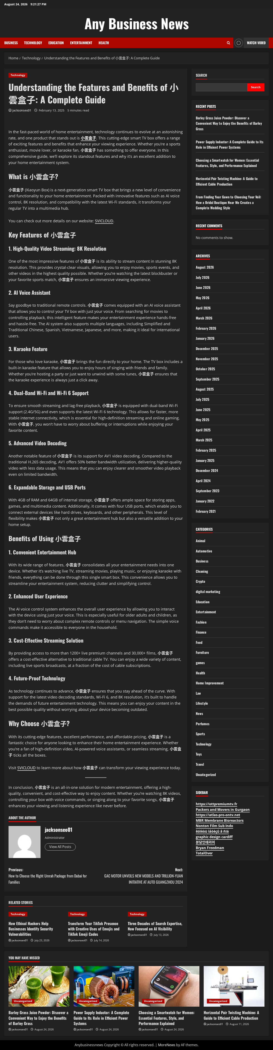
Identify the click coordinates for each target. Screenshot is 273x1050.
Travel (200, 764)
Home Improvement (210, 682)
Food (199, 642)
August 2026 (205, 267)
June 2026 (203, 287)
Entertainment (81, 42)
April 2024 (203, 480)
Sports (200, 733)
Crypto (200, 581)
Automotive (204, 551)
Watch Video (256, 42)
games (200, 662)
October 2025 (205, 368)
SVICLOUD (104, 220)
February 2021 (206, 511)
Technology (33, 42)
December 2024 (207, 470)
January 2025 (205, 460)
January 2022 (205, 501)
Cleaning (202, 571)
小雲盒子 (88, 138)
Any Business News (136, 23)
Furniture (202, 652)
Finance (201, 632)
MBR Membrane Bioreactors (220, 820)
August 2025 (205, 389)
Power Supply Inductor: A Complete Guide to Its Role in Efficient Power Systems (230, 144)
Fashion (201, 622)
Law (198, 693)
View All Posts (60, 846)
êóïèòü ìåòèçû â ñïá (212, 831)
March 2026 (204, 318)
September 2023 (207, 490)
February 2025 (206, 450)
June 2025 (203, 409)
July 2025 (202, 399)
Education (56, 42)
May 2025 (202, 419)
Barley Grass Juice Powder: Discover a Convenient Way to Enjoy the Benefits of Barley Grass (229, 123)
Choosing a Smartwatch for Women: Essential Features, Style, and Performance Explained (227, 163)
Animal (200, 540)
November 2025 (207, 358)
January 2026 (205, 338)
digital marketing (208, 591)
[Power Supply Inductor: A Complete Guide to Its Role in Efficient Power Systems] (104, 986)
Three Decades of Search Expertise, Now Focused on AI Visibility (155, 926)
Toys (199, 754)
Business (11, 42)
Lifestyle (202, 703)
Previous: (48, 876)
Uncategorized (206, 774)
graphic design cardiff (214, 837)
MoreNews (166, 1045)
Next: (143, 876)
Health (104, 42)
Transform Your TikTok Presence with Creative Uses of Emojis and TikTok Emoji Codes (93, 929)
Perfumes (202, 723)
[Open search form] (228, 43)
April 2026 (203, 307)
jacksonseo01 (21, 110)
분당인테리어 (205, 842)
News (199, 713)
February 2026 (206, 328)
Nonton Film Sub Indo (214, 825)
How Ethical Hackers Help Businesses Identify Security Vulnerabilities (31, 929)
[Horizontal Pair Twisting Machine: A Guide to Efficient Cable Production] (234, 986)
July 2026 (202, 277)
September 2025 (207, 379)
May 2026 (202, 297)
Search (201, 75)
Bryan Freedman (210, 847)
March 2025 (204, 439)
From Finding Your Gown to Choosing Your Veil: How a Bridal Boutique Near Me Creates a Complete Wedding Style (228, 202)
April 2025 (203, 429)
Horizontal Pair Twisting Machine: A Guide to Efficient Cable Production (227, 181)
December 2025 (207, 348)
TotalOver (204, 853)
